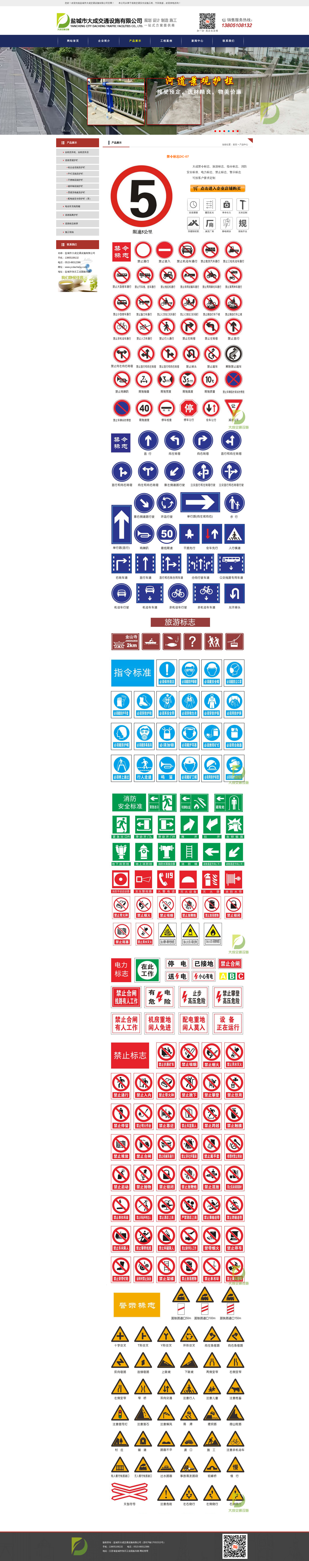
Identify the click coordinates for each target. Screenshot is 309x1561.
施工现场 (69, 232)
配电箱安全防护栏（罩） (80, 198)
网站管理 (144, 1551)
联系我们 (229, 40)
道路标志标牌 (71, 223)
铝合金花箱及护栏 (76, 167)
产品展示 (135, 40)
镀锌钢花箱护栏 (75, 186)
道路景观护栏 (71, 160)
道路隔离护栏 (71, 215)
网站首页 (73, 40)
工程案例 (166, 40)
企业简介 (104, 40)
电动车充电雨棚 (72, 206)
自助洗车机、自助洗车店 (77, 152)
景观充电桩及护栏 (76, 192)
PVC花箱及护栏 (75, 173)
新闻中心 (198, 40)
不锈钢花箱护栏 (75, 180)
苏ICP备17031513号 (153, 1542)
